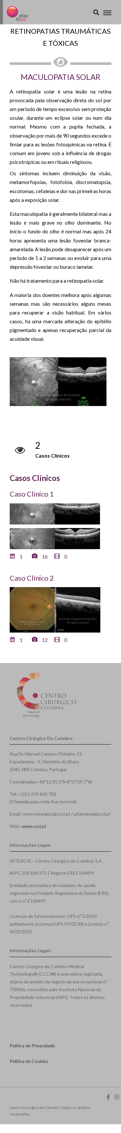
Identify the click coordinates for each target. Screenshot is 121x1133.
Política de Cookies (29, 1061)
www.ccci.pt (34, 826)
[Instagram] (116, 1097)
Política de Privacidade (32, 1045)
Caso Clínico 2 (32, 577)
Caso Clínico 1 (32, 493)
